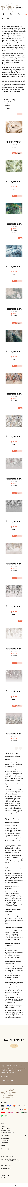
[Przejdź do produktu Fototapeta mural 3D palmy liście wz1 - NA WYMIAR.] (14, 378)
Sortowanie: (7, 105)
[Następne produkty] (16, 748)
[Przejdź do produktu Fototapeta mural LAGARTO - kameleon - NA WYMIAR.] (14, 208)
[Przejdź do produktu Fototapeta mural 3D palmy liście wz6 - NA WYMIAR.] (14, 675)
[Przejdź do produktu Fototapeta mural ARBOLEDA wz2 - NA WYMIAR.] (14, 165)
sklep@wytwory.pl (6, 1168)
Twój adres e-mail (5, 1076)
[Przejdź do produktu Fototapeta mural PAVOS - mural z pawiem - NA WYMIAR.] (14, 335)
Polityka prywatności (5, 1128)
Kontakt (2, 1151)
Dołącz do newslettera (8, 1080)
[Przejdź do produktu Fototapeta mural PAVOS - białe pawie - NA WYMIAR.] (14, 293)
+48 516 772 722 (20, 7)
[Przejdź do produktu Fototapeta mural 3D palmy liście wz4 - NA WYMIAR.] (14, 590)
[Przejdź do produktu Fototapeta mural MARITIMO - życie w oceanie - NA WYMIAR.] (14, 250)
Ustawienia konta (4, 1140)
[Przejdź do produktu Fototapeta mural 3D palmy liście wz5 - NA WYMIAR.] (14, 633)
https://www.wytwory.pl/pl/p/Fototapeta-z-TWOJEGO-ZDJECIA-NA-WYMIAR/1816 (14, 1000)
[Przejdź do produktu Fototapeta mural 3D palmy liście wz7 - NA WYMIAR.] (14, 718)
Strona (7, 748)
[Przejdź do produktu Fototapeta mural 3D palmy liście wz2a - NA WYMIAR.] (14, 505)
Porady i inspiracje (5, 1149)
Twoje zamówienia (5, 1138)
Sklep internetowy (13, 1185)
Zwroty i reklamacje (5, 1130)
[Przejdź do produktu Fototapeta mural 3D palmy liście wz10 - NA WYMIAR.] (14, 420)
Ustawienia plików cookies (7, 1132)
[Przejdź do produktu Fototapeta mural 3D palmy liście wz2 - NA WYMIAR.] (14, 463)
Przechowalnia (4, 1142)
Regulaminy (3, 1126)
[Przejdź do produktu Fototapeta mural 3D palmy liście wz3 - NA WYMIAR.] (14, 548)
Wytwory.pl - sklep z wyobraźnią (10, 18)
